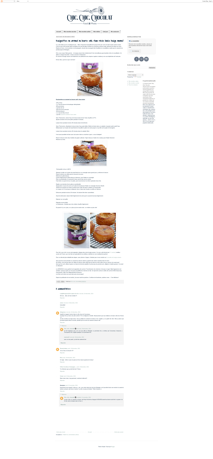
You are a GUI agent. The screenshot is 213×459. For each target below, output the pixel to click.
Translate (139, 77)
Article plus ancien (118, 432)
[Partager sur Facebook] (62, 281)
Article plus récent (60, 432)
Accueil (90, 432)
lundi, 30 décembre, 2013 (69, 376)
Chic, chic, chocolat (69, 328)
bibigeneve (63, 312)
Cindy (61, 376)
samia (61, 302)
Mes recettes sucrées (134, 83)
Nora (61, 357)
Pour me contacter (133, 85)
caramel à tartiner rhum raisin (68, 114)
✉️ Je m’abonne (134, 51)
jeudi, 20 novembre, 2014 (71, 385)
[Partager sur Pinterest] (64, 281)
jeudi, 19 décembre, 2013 (74, 348)
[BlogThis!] (59, 281)
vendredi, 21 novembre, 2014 (84, 397)
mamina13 (66, 337)
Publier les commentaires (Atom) (71, 434)
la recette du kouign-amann (113, 257)
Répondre (62, 298)
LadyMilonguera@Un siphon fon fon (69, 293)
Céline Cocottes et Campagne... (68, 366)
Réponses (64, 325)
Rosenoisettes (63, 348)
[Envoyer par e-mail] (57, 281)
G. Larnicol (112, 252)
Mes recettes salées (133, 81)
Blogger (113, 446)
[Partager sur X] (60, 281)
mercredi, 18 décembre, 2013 (86, 293)
